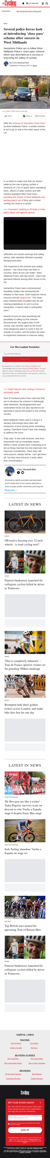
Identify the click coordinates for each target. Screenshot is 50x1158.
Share (10, 116)
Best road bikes (13, 1059)
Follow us (29, 116)
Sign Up (25, 1130)
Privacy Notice (33, 368)
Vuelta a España (16, 1048)
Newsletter (41, 116)
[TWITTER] (19, 472)
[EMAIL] (23, 472)
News (6, 23)
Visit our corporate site (34, 1148)
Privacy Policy (33, 1139)
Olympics (34, 1048)
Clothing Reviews (37, 1079)
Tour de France (16, 1043)
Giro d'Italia (34, 1043)
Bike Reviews (37, 1074)
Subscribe (34, 3)
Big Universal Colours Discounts (29, 11)
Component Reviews (13, 1079)
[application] (25, 232)
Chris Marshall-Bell (20, 63)
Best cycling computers (37, 1063)
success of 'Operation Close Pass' (28, 123)
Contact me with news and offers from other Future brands (25, 1123)
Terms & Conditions (23, 1141)
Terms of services (31, 366)
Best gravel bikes (37, 1059)
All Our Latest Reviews (13, 1074)
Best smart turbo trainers (13, 1063)
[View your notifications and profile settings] (23, 3)
